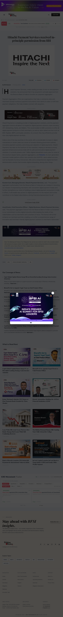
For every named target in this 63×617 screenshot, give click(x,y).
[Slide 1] (31, 322)
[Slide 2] (32, 322)
